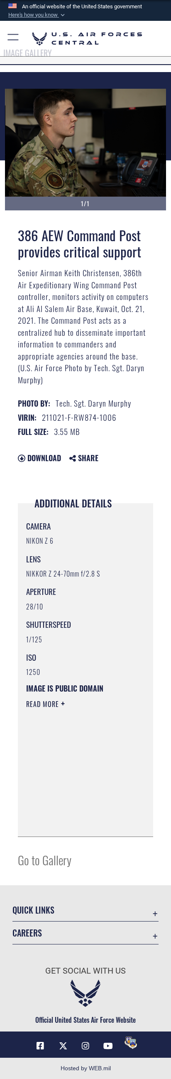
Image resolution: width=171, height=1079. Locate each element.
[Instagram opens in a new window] (85, 1046)
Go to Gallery (44, 860)
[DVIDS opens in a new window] (131, 1043)
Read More (43, 704)
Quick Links (33, 910)
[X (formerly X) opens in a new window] (63, 1046)
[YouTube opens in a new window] (108, 1046)
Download (43, 457)
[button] (37, 15)
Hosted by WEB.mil (86, 1068)
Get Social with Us (85, 971)
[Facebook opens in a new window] (40, 1046)
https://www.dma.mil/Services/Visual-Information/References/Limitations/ (76, 821)
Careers (27, 933)
